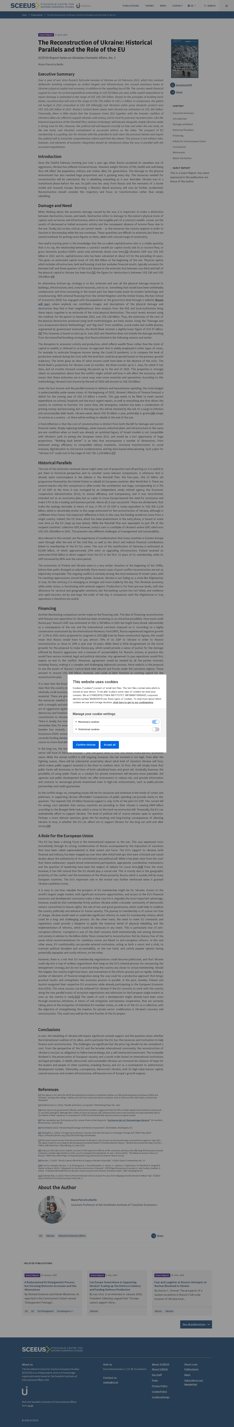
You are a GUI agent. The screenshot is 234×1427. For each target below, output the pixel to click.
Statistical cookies (88, 729)
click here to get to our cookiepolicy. (133, 702)
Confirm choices (86, 744)
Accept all (110, 744)
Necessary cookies (88, 721)
